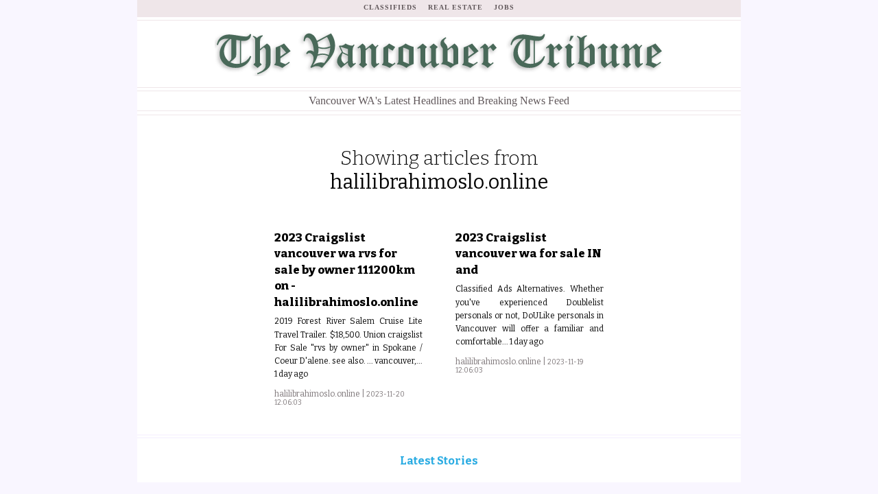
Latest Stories (439, 460)
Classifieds (390, 7)
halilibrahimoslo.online (317, 394)
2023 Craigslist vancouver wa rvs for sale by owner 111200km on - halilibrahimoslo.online (346, 270)
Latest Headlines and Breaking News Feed (439, 100)
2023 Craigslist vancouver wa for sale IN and (528, 254)
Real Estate (455, 7)
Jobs (504, 7)
